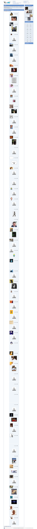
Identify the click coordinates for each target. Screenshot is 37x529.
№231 (30, 33)
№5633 (27, 33)
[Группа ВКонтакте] (4, 528)
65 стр (4, 526)
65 (10, 526)
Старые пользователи (16, 3)
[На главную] (7, 3)
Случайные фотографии (27, 5)
